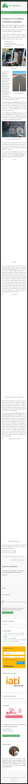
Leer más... (4, 769)
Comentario (5, 574)
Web (3, 601)
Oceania (3, 27)
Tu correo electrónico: (7, 729)
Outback (14, 552)
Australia (17, 25)
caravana (10, 552)
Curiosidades (22, 25)
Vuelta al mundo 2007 (10, 27)
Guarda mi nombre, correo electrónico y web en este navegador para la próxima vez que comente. (13, 609)
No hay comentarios (19, 27)
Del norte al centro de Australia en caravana (13, 556)
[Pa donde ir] (11, 5)
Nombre (4, 588)
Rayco (4, 25)
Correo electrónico (6, 594)
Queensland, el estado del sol (18, 560)
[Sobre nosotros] (14, 751)
